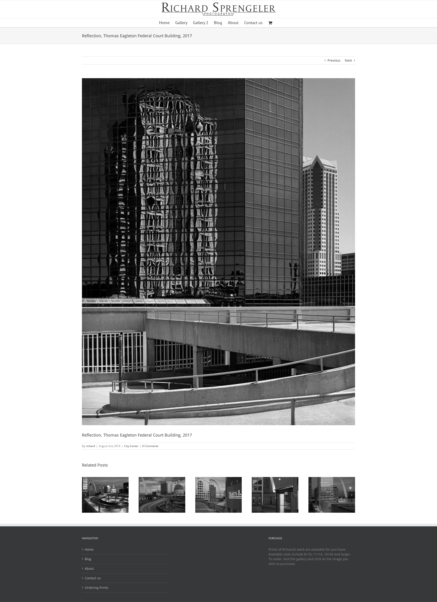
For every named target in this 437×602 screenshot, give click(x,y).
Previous (334, 60)
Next (348, 60)
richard (90, 446)
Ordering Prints (96, 587)
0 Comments (150, 446)
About (89, 568)
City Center (131, 446)
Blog (88, 559)
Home (89, 549)
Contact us (93, 578)
